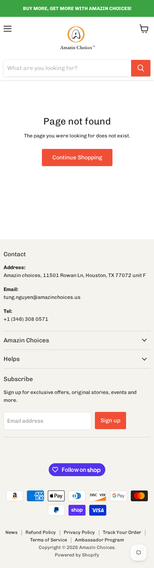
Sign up (110, 420)
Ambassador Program (99, 540)
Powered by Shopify (77, 555)
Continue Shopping (77, 157)
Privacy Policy (79, 532)
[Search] (140, 68)
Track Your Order (122, 532)
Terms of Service (48, 540)
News (11, 532)
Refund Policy (40, 532)
